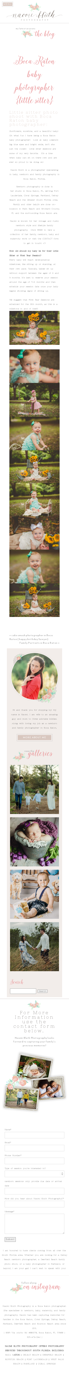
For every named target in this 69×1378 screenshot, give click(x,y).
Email (7, 1142)
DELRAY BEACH (31, 1355)
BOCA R (9, 1355)
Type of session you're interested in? (25, 1168)
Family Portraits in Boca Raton (38, 643)
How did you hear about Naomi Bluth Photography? (34, 1198)
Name (7, 1129)
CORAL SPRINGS (47, 1364)
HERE (40, 230)
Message (9, 1211)
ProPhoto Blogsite (56, 1374)
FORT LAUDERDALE (37, 1359)
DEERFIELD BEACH (52, 1355)
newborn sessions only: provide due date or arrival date (33, 1183)
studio (18, 191)
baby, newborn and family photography (34, 174)
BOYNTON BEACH (14, 1359)
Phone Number (13, 1155)
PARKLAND (29, 1364)
